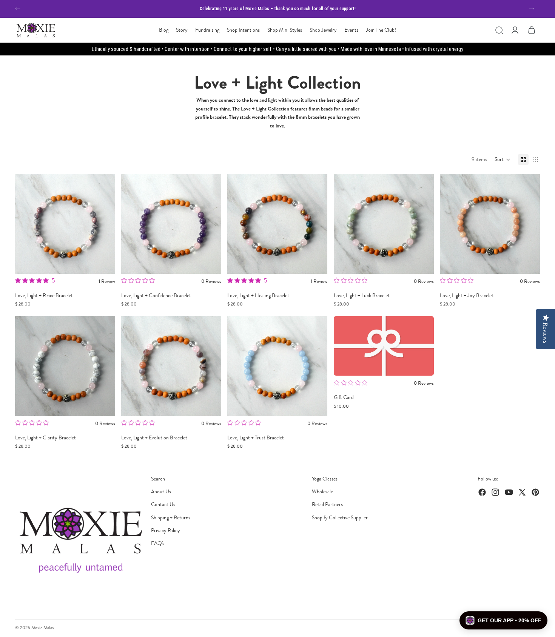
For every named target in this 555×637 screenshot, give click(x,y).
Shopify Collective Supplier (340, 518)
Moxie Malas (42, 627)
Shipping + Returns (170, 518)
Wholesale (322, 492)
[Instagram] (495, 492)
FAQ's (157, 543)
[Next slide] (531, 8)
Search (158, 479)
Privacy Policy (165, 530)
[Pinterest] (535, 492)
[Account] (515, 30)
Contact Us (163, 504)
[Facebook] (482, 492)
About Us (161, 492)
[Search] (499, 30)
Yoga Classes (325, 479)
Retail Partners (327, 504)
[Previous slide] (17, 8)
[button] (502, 159)
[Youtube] (508, 492)
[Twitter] (522, 492)
